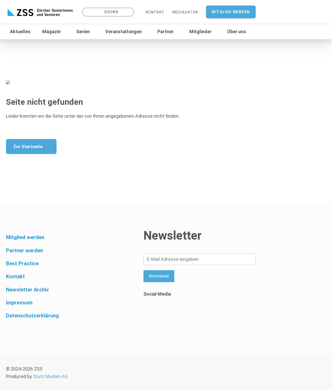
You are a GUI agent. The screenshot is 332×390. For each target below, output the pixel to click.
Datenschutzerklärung (32, 315)
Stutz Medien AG (50, 376)
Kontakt (155, 12)
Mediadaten (185, 12)
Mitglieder (200, 31)
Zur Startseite (28, 146)
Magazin (51, 31)
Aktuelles (20, 31)
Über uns (236, 31)
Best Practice (22, 263)
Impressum (19, 303)
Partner (165, 31)
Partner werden (24, 250)
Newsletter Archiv (27, 290)
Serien (83, 31)
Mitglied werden (231, 12)
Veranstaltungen (123, 31)
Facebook (147, 314)
